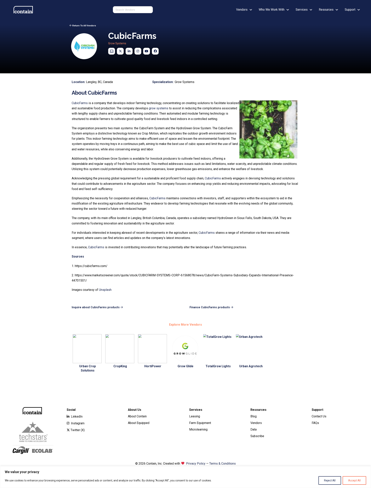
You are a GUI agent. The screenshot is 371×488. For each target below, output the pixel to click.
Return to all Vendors (84, 25)
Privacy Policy (195, 463)
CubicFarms (80, 103)
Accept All (354, 480)
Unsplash (105, 290)
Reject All (329, 480)
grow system (158, 108)
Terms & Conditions (222, 463)
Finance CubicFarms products (210, 307)
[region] (185, 477)
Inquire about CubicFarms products (96, 307)
